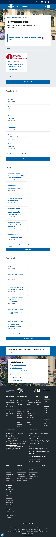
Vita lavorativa (30, 424)
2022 (9, 266)
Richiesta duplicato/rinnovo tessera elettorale (16, 199)
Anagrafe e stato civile (14, 173)
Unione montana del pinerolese (24, 478)
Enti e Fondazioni (10, 409)
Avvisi (37, 404)
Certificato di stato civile (15, 237)
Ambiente (19, 404)
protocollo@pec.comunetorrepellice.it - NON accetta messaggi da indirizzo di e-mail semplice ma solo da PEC (16, 443)
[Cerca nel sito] (48, 6)
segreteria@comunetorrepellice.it (16, 446)
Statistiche (8, 517)
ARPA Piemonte (32, 478)
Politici (7, 415)
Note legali (8, 509)
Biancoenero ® (39, 531)
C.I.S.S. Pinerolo (32, 474)
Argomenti (14, 17)
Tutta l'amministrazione (28, 159)
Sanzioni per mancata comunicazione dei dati (14, 325)
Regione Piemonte (9, 2)
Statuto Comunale (10, 502)
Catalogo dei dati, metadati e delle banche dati (16, 301)
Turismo (28, 422)
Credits (7, 513)
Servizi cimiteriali (13, 137)
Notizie (38, 400)
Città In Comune (34, 529)
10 (28, 333)
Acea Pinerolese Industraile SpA (36, 472)
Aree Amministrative (10, 402)
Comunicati (38, 402)
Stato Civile (11, 118)
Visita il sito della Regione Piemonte (25, 474)
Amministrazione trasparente (16, 264)
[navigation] (3, 6)
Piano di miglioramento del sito (10, 481)
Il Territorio (46, 406)
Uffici (9, 97)
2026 (9, 277)
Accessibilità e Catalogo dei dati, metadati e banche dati (16, 288)
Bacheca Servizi (9, 500)
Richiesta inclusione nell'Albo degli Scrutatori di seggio (16, 177)
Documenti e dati (28, 338)
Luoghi (45, 404)
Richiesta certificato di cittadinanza (14, 226)
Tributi (10, 109)
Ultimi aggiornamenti (11, 515)
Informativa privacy (10, 507)
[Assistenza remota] (39, 529)
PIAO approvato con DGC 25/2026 (15, 313)
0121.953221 (11, 435)
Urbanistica (11, 99)
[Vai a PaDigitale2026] (41, 390)
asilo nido (19, 470)
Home (8, 17)
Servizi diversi (12, 128)
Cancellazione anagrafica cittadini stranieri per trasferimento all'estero (15, 212)
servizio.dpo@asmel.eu (37, 459)
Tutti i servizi (28, 250)
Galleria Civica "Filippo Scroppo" (24, 480)
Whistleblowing (9, 504)
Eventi (45, 401)
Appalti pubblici (20, 411)
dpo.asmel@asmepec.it (36, 461)
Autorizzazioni (20, 413)
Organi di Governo (10, 400)
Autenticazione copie (14, 188)
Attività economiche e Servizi (47, 419)
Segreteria (11, 146)
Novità (9, 61)
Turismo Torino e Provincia (34, 476)
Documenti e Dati (10, 407)
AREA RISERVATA (28, 535)
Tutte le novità (28, 82)
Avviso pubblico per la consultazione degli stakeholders (25, 37)
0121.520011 (11, 437)
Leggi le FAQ (9, 485)
